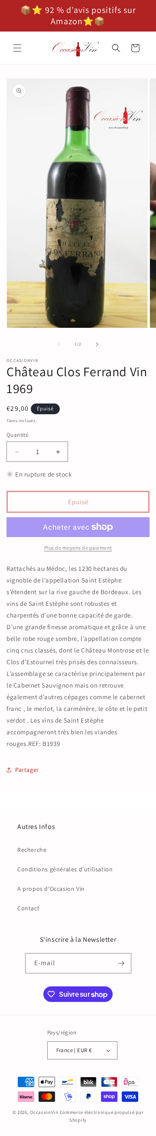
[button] (17, 48)
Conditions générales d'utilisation (65, 869)
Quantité (17, 434)
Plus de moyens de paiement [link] (78, 547)
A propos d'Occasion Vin (51, 889)
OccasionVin (44, 1112)
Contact (28, 908)
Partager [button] (27, 770)
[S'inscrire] (121, 963)
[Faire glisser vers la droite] (97, 344)
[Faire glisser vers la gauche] (58, 344)
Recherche (31, 850)
